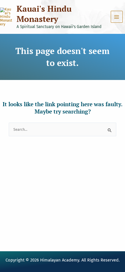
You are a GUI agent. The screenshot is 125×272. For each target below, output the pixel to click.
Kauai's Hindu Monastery (44, 13)
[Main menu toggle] (117, 17)
